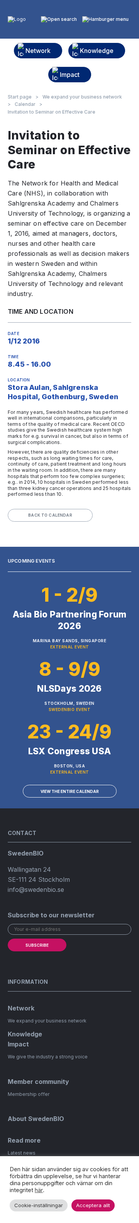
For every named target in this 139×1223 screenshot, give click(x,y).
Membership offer (28, 1094)
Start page (20, 97)
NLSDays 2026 (69, 688)
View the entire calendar (70, 791)
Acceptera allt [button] (93, 1205)
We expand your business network (82, 97)
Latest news (22, 1153)
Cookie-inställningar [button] (38, 1205)
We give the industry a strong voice (48, 1057)
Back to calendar (50, 515)
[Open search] (59, 19)
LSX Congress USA (69, 751)
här (39, 1190)
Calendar (25, 104)
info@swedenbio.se (36, 889)
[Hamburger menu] (105, 19)
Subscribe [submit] (37, 945)
